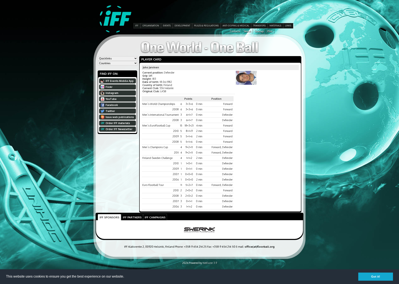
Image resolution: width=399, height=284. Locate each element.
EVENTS (167, 25)
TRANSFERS (259, 25)
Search (247, 31)
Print (269, 31)
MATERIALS (275, 25)
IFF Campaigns (155, 217)
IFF (136, 25)
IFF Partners (132, 217)
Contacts (235, 31)
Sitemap (259, 31)
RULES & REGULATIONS (206, 25)
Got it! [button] (375, 276)
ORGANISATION (150, 25)
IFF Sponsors (109, 217)
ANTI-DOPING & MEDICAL (236, 25)
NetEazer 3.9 (210, 262)
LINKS (288, 25)
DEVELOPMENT (182, 25)
